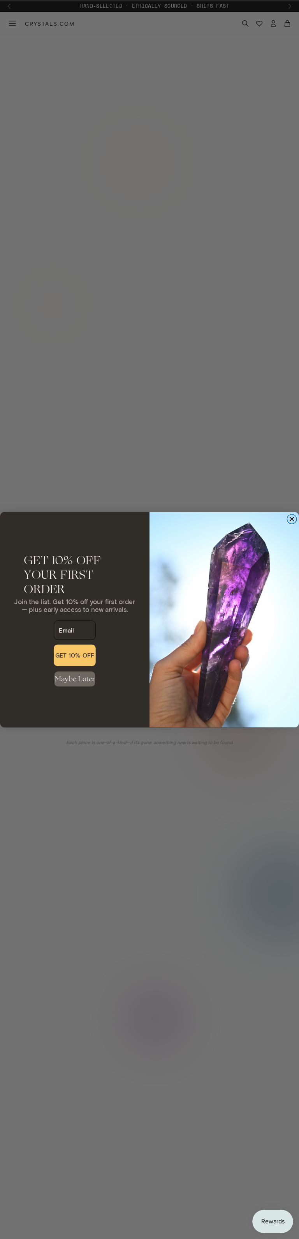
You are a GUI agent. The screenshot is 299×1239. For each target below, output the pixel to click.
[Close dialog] (292, 519)
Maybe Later (75, 679)
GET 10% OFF (75, 655)
